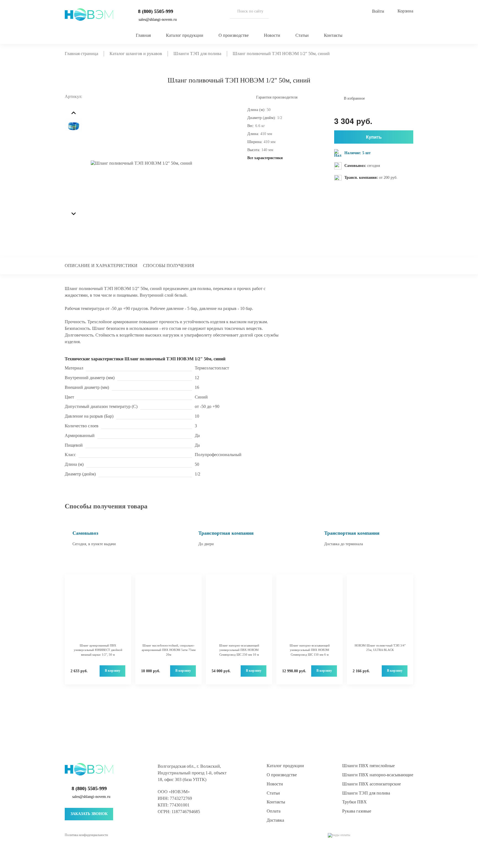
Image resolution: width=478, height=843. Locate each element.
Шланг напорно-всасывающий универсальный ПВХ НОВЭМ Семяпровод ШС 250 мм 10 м (239, 650)
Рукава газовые (356, 811)
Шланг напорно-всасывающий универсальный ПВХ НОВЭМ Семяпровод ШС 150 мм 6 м (310, 650)
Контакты (333, 35)
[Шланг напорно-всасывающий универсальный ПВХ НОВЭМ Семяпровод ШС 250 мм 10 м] (239, 611)
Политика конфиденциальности (86, 835)
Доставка (275, 820)
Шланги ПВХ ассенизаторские (371, 784)
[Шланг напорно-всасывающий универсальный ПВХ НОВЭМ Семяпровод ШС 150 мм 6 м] (309, 611)
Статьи (302, 35)
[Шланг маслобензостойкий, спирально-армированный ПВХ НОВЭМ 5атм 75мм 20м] (168, 611)
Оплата (273, 811)
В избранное (354, 98)
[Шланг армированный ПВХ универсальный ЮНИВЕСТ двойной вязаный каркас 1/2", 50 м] (98, 611)
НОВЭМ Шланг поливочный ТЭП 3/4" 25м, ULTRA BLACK (380, 648)
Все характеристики (265, 158)
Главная (143, 35)
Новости (272, 35)
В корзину (112, 671)
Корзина (405, 11)
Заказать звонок (89, 814)
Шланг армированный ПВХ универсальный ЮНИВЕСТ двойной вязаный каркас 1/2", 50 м (98, 650)
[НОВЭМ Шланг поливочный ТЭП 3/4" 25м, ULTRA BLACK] (380, 611)
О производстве (234, 35)
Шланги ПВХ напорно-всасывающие (377, 774)
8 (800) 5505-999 (155, 11)
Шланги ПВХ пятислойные (368, 765)
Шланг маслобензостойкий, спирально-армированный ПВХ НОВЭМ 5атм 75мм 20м (169, 650)
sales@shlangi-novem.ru (158, 19)
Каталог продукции (184, 35)
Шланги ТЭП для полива (366, 793)
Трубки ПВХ (354, 802)
